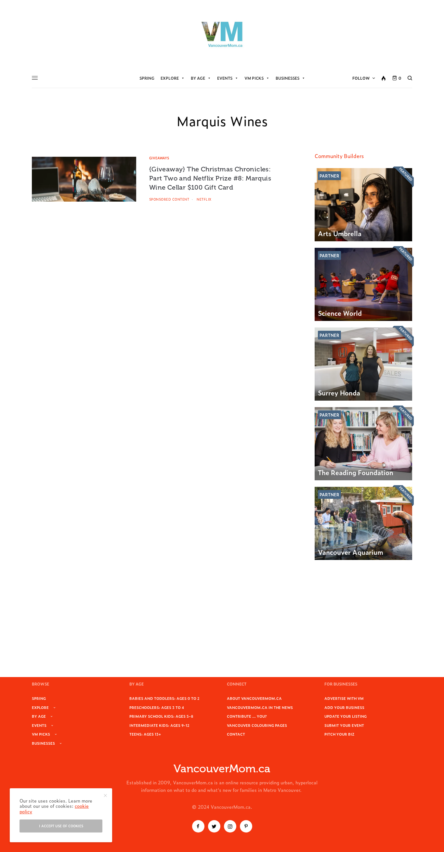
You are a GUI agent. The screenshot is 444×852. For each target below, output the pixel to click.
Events (224, 78)
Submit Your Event (344, 725)
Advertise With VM (344, 698)
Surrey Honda (339, 392)
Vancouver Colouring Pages (257, 725)
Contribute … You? (247, 716)
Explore (170, 78)
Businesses (287, 78)
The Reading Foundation (355, 472)
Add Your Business (344, 707)
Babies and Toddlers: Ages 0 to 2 (164, 698)
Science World (340, 313)
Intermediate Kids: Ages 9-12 (159, 725)
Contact (236, 734)
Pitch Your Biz (339, 734)
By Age (198, 78)
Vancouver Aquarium (350, 552)
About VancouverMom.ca (254, 698)
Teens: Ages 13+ (145, 734)
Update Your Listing (345, 716)
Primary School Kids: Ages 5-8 (161, 716)
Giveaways (159, 157)
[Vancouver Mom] (222, 34)
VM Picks (254, 78)
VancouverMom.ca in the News (260, 707)
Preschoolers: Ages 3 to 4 (156, 707)
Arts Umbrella (339, 233)
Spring (146, 78)
